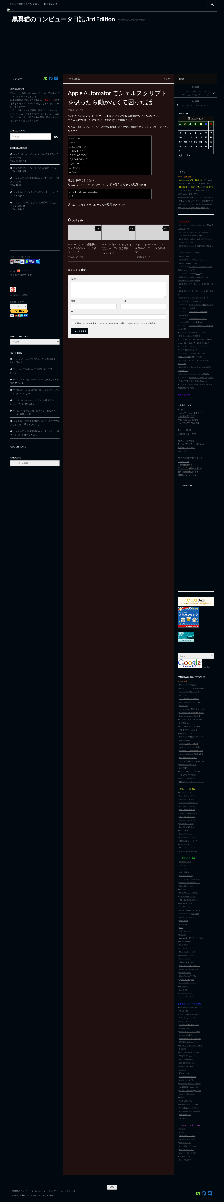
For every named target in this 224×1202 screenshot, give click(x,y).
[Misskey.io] (45, 78)
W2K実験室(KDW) (186, 416)
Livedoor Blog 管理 (187, 433)
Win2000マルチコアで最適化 (190, 747)
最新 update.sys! (185, 740)
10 (180, 137)
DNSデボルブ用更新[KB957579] (191, 737)
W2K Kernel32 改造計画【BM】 (191, 1007)
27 (195, 146)
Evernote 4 (183, 889)
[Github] (51, 78)
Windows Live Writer (186, 997)
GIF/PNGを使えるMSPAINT (189, 1025)
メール (125, 301)
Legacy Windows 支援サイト (191, 413)
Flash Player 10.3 (185, 862)
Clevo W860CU (185, 1160)
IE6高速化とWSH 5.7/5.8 (188, 1108)
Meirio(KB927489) (186, 1066)
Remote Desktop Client (187, 764)
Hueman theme (47, 1195)
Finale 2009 (183, 945)
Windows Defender (186, 1059)
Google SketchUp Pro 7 (187, 917)
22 (206, 142)
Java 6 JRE (183, 865)
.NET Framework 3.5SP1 (187, 896)
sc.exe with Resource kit (187, 1094)
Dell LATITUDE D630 (186, 1150)
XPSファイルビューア (187, 1056)
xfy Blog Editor (184, 948)
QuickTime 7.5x (184, 980)
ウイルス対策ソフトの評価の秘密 (191, 688)
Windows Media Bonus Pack (189, 1052)
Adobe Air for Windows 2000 (189, 883)
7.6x (192, 980)
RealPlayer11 (184, 986)
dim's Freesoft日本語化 (188, 471)
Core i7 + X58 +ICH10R (187, 1153)
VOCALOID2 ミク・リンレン (189, 966)
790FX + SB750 (184, 1156)
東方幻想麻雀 (184, 872)
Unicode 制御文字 (185, 1035)
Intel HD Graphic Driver (187, 796)
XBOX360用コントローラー (189, 841)
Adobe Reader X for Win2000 (189, 879)
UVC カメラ (183, 830)
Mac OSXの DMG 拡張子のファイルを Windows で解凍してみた (82, 248)
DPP (196, 914)
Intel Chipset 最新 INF (187, 810)
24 (180, 146)
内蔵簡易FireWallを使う (188, 758)
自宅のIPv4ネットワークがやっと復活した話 (34, 168)
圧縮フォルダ (184, 1073)
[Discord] (56, 78)
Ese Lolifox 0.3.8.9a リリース (198, 298)
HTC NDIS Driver (185, 792)
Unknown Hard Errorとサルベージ (191, 713)
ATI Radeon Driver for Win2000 (200, 232)
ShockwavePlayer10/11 (187, 993)
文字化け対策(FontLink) (187, 1063)
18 (185, 142)
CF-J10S (182, 1129)
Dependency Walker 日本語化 (189, 716)
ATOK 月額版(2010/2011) (188, 900)
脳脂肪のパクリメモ (187, 475)
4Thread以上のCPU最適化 (188, 744)
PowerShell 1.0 (184, 959)
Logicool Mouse (184, 844)
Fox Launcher (183, 706)
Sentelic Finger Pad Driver (188, 813)
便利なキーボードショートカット (191, 782)
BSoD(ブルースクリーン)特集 (189, 726)
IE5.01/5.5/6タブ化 (186, 1080)
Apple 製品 (74, 78)
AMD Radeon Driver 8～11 (188, 820)
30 (211, 146)
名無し (23, 414)
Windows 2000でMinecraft (189, 692)
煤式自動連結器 (185, 465)
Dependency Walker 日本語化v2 (200, 374)
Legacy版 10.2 (183, 371)
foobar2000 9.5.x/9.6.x (187, 983)
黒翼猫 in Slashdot (186, 447)
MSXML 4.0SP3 (185, 1028)
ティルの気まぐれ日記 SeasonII (192, 444)
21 (200, 142)
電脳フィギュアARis (186, 962)
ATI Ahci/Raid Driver (186, 824)
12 (190, 137)
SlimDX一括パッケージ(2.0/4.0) (200, 291)
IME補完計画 (184, 723)
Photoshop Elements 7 (187, 952)
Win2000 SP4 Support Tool (188, 1087)
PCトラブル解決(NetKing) (190, 468)
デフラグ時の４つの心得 (188, 730)
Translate (206, 667)
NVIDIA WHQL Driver (187, 806)
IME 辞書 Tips (184, 768)
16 (211, 137)
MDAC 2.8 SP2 (184, 1021)
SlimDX (185, 1011)
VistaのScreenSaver (186, 907)
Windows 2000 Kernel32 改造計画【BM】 (33, 369)
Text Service (183, 1118)
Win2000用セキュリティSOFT (190, 771)
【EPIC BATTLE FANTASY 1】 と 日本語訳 (33, 359)
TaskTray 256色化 (185, 1101)
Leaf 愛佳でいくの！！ (187, 903)
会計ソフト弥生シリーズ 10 (189, 910)
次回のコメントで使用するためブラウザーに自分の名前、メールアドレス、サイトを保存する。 (117, 323)
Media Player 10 (185, 973)
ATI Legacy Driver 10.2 (187, 817)
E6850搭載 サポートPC (187, 1146)
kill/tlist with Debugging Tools (190, 1091)
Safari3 (181, 990)
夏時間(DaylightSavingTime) (189, 1042)
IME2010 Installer (186, 876)
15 (206, 137)
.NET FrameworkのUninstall (189, 699)
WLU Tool (182, 695)
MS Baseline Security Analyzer (189, 1111)
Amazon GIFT (16, 295)
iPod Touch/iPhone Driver (188, 851)
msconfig (182, 1070)
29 (206, 146)
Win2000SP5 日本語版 (188, 423)
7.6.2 (186, 976)
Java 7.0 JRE (183, 869)
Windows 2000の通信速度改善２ (191, 754)
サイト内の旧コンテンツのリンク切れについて (35, 192)
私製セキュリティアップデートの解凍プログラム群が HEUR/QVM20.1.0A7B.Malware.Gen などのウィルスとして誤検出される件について (196, 204)
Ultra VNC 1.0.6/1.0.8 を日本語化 (191, 719)
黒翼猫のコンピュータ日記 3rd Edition (63, 19)
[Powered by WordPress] (23, 1195)
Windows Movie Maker (187, 1077)
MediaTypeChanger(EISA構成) (190, 1083)
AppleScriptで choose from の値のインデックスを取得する (150, 248)
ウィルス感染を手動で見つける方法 (192, 709)
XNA (181, 1011)
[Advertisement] (196, 537)
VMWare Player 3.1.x (186, 799)
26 (190, 146)
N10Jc (181, 1132)
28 (200, 146)
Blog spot (182, 451)
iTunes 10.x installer (186, 886)
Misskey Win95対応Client (188, 685)
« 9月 (180, 155)
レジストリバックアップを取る (190, 1045)
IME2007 (182, 1049)
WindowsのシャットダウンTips (190, 702)
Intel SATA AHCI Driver (187, 827)
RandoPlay (15, 362)
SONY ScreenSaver (185, 931)
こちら (203, 187)
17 (180, 142)
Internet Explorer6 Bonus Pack (190, 1039)
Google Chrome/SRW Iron (188, 969)
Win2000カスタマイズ (187, 778)
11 (185, 137)
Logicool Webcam (185, 834)
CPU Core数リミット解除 (188, 1014)
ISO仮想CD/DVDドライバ (188, 1104)
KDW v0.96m (193, 301)
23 (211, 142)
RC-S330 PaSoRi (185, 941)
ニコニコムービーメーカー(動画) (191, 938)
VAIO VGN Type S (185, 1142)
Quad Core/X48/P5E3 (187, 1139)
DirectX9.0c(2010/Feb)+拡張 (189, 1032)
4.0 (186, 990)
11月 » (187, 155)
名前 (74, 301)
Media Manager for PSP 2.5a (189, 893)
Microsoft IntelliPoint (187, 848)
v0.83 (198, 274)
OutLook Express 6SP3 (187, 1018)
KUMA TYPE (183, 461)
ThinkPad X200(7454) (187, 1136)
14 (200, 137)
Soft (193, 914)
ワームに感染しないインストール (191, 761)
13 (195, 137)
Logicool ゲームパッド (187, 837)
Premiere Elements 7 (186, 955)
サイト (74, 311)
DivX (181, 928)
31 (180, 151)
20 (195, 142)
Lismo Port (183, 924)
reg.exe (181, 1097)
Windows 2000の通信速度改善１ (191, 751)
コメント (76, 279)
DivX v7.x (182, 934)
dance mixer (183, 921)
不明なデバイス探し (186, 733)
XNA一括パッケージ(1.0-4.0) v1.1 (201, 284)
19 (190, 142)
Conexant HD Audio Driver (188, 803)
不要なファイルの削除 (187, 775)
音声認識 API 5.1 (185, 1115)
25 (185, 146)
